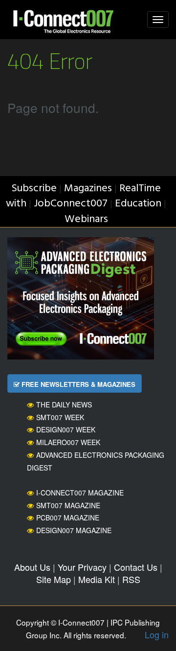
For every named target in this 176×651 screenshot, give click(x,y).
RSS (131, 579)
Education (138, 203)
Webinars (86, 219)
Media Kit (96, 579)
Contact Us (135, 567)
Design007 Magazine (73, 530)
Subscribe (34, 188)
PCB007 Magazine (67, 517)
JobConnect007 (71, 203)
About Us (32, 567)
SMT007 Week (60, 417)
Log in (157, 634)
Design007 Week (65, 429)
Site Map (53, 579)
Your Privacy (82, 567)
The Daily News (64, 404)
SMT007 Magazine (68, 505)
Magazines (88, 188)
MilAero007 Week (68, 442)
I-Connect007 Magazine (80, 492)
